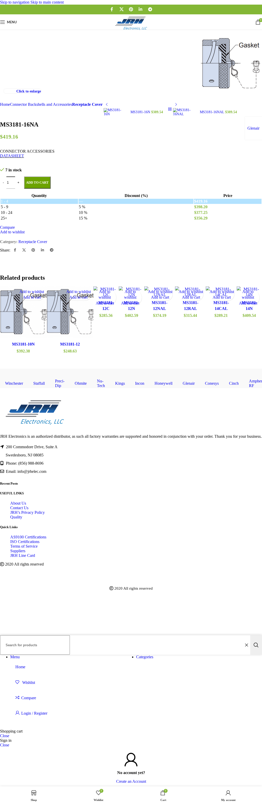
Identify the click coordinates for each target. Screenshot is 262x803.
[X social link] (121, 9)
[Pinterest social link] (131, 9)
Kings (120, 383)
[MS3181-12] (70, 312)
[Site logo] (131, 31)
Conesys (212, 383)
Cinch (234, 383)
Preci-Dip (59, 383)
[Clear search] (246, 645)
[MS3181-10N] (23, 312)
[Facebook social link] (112, 9)
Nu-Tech (101, 383)
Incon (139, 383)
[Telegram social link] (150, 9)
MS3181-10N (23, 344)
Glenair (189, 383)
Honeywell (163, 383)
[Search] (256, 645)
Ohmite (81, 383)
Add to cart (37, 182)
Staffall (39, 383)
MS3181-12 (70, 344)
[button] (32, 297)
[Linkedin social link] (140, 9)
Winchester (14, 383)
